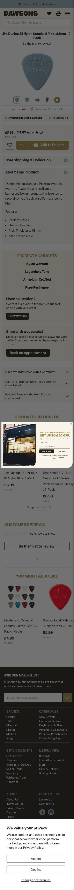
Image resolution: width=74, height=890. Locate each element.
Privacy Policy (61, 456)
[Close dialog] (71, 423)
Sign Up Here (46, 451)
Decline (36, 869)
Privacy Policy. (33, 847)
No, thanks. (63, 451)
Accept (36, 858)
